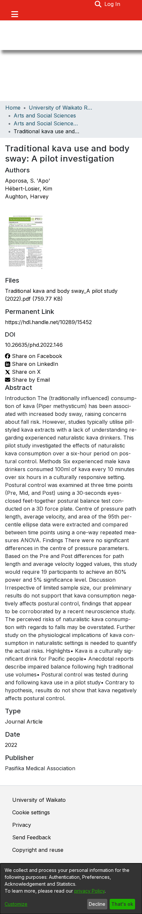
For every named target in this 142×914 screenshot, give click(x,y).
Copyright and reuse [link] (37, 850)
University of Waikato (39, 800)
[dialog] (71, 888)
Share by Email (30, 379)
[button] (98, 4)
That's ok (122, 904)
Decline (97, 904)
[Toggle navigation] (14, 14)
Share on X (25, 371)
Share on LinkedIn (34, 364)
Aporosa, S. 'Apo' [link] (27, 180)
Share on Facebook (36, 356)
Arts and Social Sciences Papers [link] (47, 123)
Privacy (21, 825)
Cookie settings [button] (31, 812)
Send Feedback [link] (31, 837)
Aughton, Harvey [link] (27, 196)
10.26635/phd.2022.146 (34, 345)
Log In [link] (112, 4)
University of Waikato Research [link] (62, 107)
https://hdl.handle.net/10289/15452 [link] (48, 322)
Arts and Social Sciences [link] (45, 115)
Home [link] (12, 107)
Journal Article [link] (24, 721)
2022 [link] (11, 745)
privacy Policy (89, 891)
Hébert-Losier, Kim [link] (28, 188)
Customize (16, 904)
